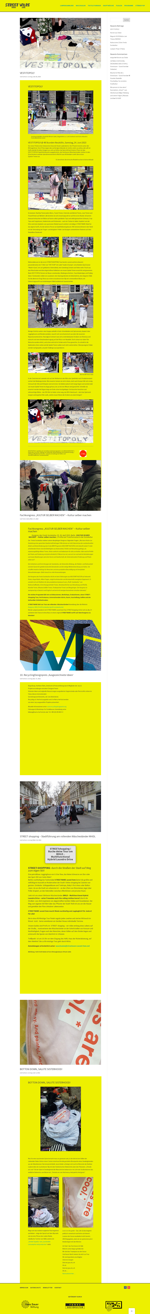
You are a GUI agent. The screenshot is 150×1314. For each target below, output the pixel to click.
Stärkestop (140, 6)
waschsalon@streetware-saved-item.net (73, 946)
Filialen (119, 6)
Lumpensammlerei (67, 6)
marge (112, 57)
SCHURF (118, 98)
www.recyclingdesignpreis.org (56, 707)
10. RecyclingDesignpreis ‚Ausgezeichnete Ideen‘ (47, 675)
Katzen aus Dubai (115, 33)
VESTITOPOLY (27, 73)
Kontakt (58, 1287)
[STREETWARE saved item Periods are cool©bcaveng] (61, 1151)
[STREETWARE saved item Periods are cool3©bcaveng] (77, 1227)
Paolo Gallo (25, 519)
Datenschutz (35, 1287)
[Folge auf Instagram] (128, 1287)
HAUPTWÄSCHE (108, 6)
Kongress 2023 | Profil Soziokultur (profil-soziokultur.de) (45, 607)
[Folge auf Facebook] (125, 1287)
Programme (128, 6)
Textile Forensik (94, 6)
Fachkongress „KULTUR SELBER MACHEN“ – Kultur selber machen (55, 515)
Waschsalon (81, 6)
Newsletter (47, 1287)
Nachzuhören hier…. (68, 1274)
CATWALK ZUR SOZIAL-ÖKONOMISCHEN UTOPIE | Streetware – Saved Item (118, 63)
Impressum (24, 1287)
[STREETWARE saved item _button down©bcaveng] (43, 1227)
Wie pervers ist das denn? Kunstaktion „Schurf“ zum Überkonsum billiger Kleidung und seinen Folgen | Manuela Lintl (119, 92)
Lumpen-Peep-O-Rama (117, 49)
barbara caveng (27, 77)
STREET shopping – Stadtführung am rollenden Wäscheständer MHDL (58, 836)
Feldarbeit (113, 69)
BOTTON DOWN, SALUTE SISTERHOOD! (41, 1069)
